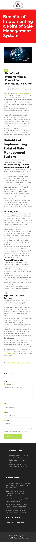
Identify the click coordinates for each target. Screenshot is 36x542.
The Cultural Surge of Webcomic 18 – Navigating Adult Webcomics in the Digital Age (18, 485)
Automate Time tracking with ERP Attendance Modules (17, 500)
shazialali (12, 87)
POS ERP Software (14, 89)
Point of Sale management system (20, 363)
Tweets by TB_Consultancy (15, 522)
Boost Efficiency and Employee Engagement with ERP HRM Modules (16, 493)
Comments (27, 89)
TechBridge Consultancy (22, 538)
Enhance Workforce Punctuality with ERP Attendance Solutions (16, 505)
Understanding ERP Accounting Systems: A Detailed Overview (16, 511)
